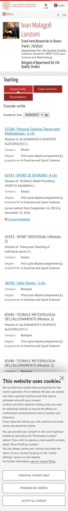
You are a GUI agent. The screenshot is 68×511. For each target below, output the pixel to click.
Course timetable (19, 219)
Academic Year (13, 115)
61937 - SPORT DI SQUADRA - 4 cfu (31, 175)
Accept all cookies (34, 500)
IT (58, 15)
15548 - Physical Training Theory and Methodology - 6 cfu (32, 131)
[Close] (62, 378)
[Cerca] (46, 5)
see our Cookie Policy (43, 461)
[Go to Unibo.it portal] (19, 5)
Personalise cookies (34, 488)
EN (64, 15)
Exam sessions (47, 89)
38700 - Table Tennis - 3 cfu (25, 283)
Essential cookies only (34, 475)
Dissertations (18, 97)
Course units (18, 89)
